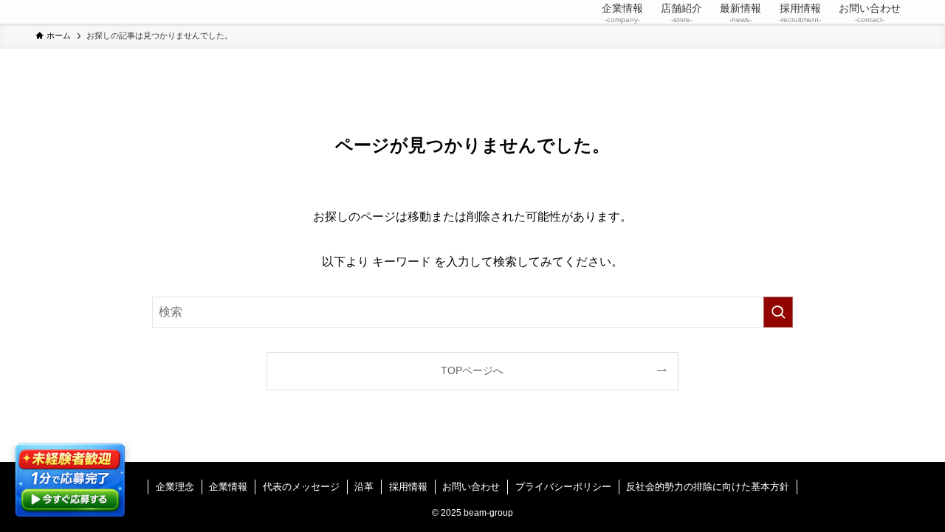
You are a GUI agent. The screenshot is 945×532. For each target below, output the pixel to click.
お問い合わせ (471, 486)
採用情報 (408, 486)
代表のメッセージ (301, 486)
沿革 (364, 486)
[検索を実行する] (778, 312)
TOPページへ (472, 370)
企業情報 (228, 486)
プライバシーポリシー (563, 486)
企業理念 (175, 486)
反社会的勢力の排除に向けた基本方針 (707, 486)
